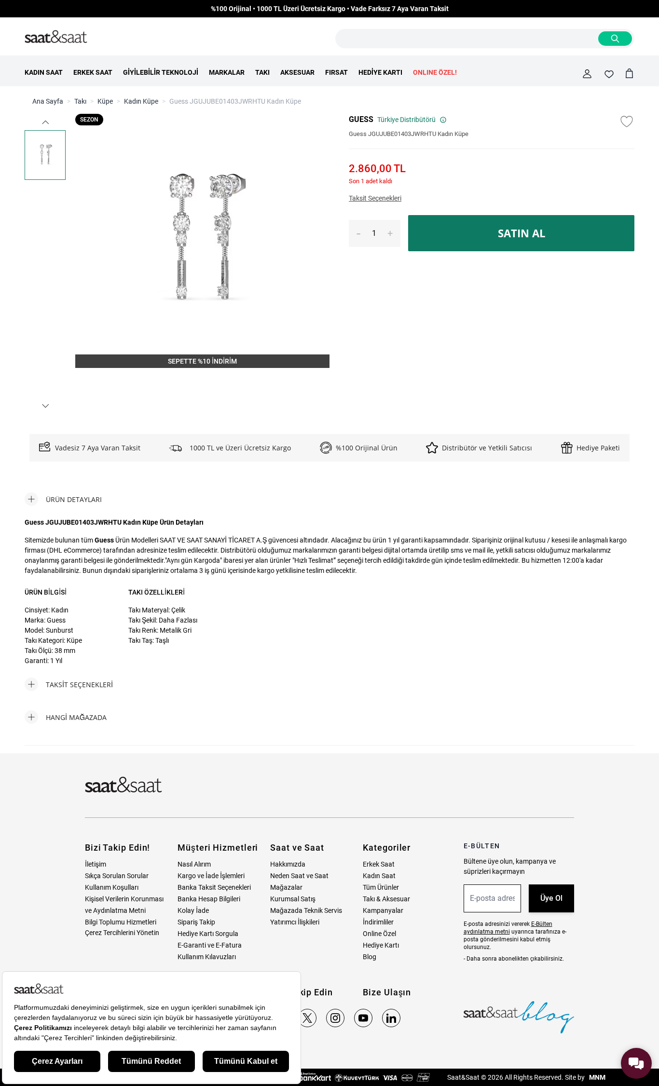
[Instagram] (335, 1018)
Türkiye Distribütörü (406, 119)
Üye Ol (551, 898)
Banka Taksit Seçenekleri (214, 887)
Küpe (105, 101)
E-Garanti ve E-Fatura (210, 945)
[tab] (63, 499)
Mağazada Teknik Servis (306, 910)
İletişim (95, 864)
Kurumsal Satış (293, 899)
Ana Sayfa (47, 101)
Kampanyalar (383, 910)
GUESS (361, 119)
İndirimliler (378, 922)
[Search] (615, 38)
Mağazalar (286, 887)
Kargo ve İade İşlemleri (211, 876)
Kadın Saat (379, 876)
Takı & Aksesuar (386, 899)
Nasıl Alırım (194, 864)
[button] (45, 122)
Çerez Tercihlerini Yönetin (122, 933)
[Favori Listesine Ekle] (626, 121)
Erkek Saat (379, 864)
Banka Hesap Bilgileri (209, 899)
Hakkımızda (287, 864)
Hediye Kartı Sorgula (208, 933)
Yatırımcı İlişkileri (294, 922)
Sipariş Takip (196, 922)
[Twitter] (307, 1018)
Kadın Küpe (141, 101)
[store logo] (56, 37)
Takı (80, 101)
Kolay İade (193, 910)
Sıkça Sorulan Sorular (117, 876)
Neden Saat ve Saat (299, 876)
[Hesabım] (587, 73)
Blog (369, 957)
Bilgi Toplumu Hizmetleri (120, 922)
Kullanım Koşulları (111, 887)
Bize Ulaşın (387, 992)
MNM (596, 1077)
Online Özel (379, 933)
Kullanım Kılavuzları (207, 957)
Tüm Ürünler (381, 887)
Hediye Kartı (381, 945)
